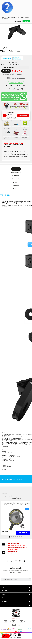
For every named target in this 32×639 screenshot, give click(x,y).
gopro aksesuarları (15, 496)
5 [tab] (17, 537)
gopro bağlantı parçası (6, 496)
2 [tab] (11, 537)
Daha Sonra (18, 21)
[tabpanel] (15, 518)
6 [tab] (19, 537)
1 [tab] (9, 537)
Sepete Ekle (23, 533)
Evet (26, 21)
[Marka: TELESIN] (16, 58)
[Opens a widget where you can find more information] (6, 636)
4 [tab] (15, 537)
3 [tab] (13, 537)
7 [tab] (21, 537)
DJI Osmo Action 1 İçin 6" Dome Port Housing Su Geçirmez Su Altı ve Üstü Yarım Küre (16, 504)
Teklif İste (6, 71)
